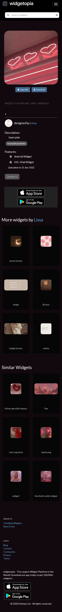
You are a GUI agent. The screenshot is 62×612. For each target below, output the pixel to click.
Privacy (7, 555)
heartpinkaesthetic (16, 143)
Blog (5, 545)
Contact (7, 548)
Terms (6, 558)
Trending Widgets (12, 523)
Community (9, 551)
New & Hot (9, 526)
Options (11, 176)
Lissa (33, 123)
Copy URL (23, 89)
